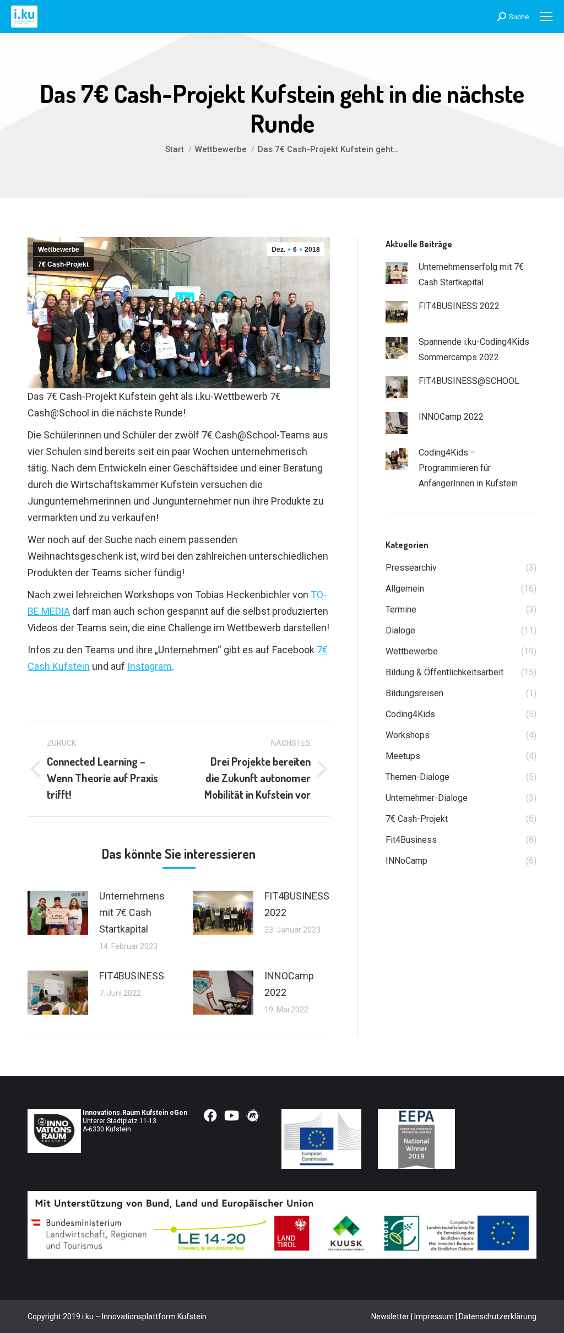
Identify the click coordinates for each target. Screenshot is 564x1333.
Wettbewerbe (58, 249)
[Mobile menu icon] (546, 16)
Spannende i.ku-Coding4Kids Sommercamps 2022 (474, 349)
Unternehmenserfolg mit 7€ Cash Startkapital (145, 912)
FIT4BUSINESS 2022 (296, 904)
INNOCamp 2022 (289, 984)
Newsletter (390, 1316)
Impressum (434, 1316)
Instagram (149, 666)
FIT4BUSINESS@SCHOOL (155, 976)
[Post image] (58, 913)
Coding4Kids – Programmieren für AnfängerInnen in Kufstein (468, 468)
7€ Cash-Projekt (63, 264)
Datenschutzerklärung (497, 1316)
